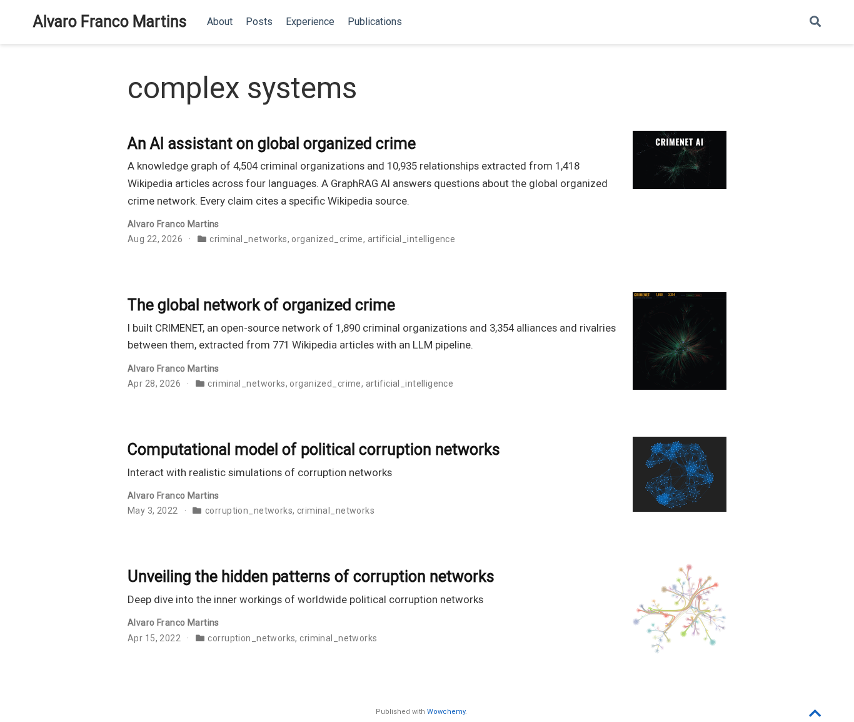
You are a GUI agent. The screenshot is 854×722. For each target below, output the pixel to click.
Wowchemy (446, 712)
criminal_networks (248, 239)
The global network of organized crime (261, 305)
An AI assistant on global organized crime (272, 144)
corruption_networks (249, 511)
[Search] (815, 22)
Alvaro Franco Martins (110, 22)
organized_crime (327, 239)
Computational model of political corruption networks (314, 449)
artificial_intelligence (412, 239)
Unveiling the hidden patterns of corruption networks (311, 576)
